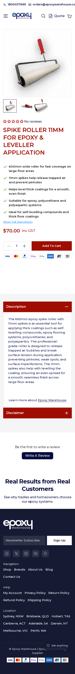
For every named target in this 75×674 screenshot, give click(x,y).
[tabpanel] (37, 360)
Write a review (37, 456)
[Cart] (69, 16)
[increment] (24, 245)
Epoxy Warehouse (52, 400)
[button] (13, 121)
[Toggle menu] (5, 16)
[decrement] (8, 245)
